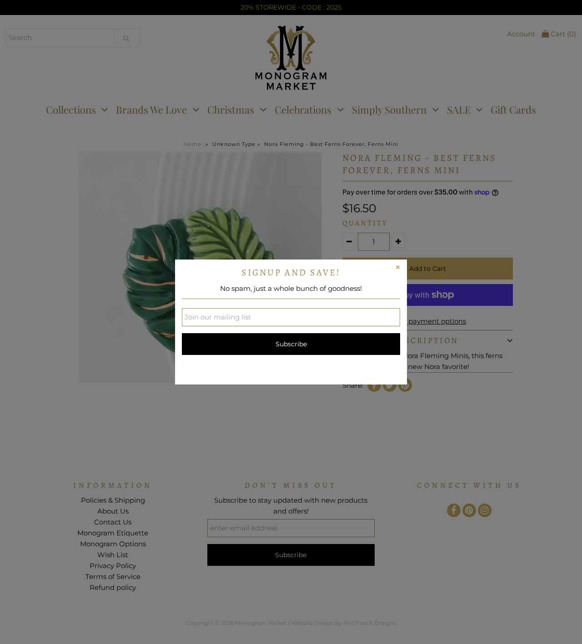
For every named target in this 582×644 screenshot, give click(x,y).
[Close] (398, 268)
